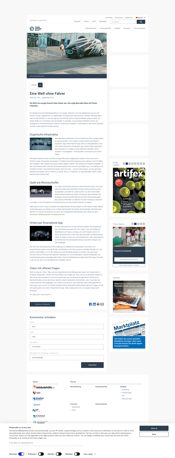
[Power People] (45, 392)
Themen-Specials (139, 28)
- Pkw (35, 98)
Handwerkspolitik (105, 28)
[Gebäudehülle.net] (45, 387)
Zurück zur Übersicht (42, 304)
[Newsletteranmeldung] (129, 296)
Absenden (92, 365)
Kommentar (34, 342)
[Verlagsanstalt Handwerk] (45, 422)
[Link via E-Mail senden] (101, 304)
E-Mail (32, 332)
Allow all (154, 428)
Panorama (127, 28)
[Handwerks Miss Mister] (45, 398)
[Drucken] (97, 304)
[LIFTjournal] (45, 410)
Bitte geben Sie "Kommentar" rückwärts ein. (44, 353)
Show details (88, 454)
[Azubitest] (45, 404)
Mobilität (117, 28)
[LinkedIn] (94, 304)
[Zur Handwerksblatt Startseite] (35, 28)
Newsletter (109, 18)
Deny (154, 434)
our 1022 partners (22, 431)
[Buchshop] (45, 416)
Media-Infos (129, 18)
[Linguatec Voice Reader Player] (40, 85)
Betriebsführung (91, 28)
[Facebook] (90, 304)
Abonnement (119, 18)
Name (32, 322)
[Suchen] (141, 22)
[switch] (41, 454)
